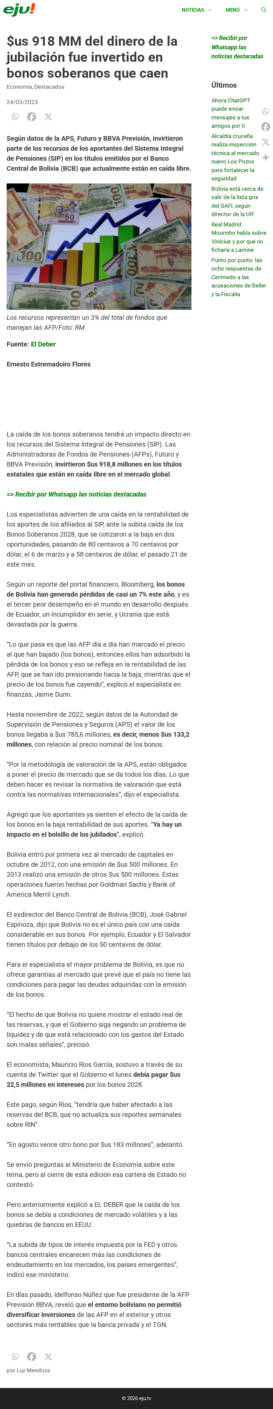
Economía (19, 86)
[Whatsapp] (15, 117)
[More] (266, 157)
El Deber (43, 344)
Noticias (193, 10)
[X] (48, 117)
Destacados (49, 86)
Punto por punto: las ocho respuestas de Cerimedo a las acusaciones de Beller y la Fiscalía (238, 277)
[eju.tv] (21, 10)
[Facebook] (31, 117)
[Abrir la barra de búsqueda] (264, 10)
